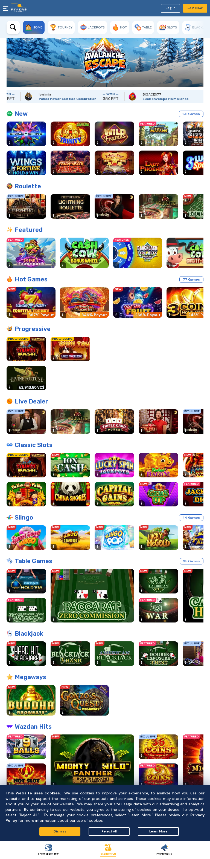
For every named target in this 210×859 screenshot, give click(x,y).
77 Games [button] (191, 279)
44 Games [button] (191, 517)
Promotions (164, 853)
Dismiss (60, 831)
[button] (11, 59)
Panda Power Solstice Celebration (54, 99)
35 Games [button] (191, 561)
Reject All (109, 831)
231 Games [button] (191, 114)
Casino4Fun (108, 853)
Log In (170, 8)
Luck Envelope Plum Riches (152, 99)
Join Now (195, 8)
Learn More (158, 831)
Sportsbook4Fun (49, 853)
